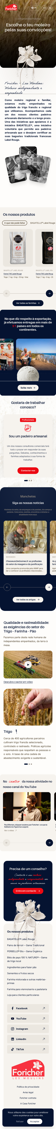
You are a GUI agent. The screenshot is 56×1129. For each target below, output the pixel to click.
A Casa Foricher (28, 1103)
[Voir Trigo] (26, 764)
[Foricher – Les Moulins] (11, 7)
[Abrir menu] (50, 8)
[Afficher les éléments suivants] (49, 293)
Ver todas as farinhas (26, 303)
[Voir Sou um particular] (29, 480)
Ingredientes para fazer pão (21, 967)
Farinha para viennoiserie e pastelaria (27, 989)
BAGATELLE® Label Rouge (21, 939)
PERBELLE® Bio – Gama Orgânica (24, 951)
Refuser (20, 1121)
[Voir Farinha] (29, 764)
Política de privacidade (28, 1086)
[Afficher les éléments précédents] (6, 293)
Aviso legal (28, 1092)
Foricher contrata (28, 1098)
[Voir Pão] (31, 764)
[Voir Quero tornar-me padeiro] (31, 480)
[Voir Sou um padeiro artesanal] (26, 480)
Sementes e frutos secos (20, 973)
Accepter (34, 1121)
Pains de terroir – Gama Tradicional (25, 945)
